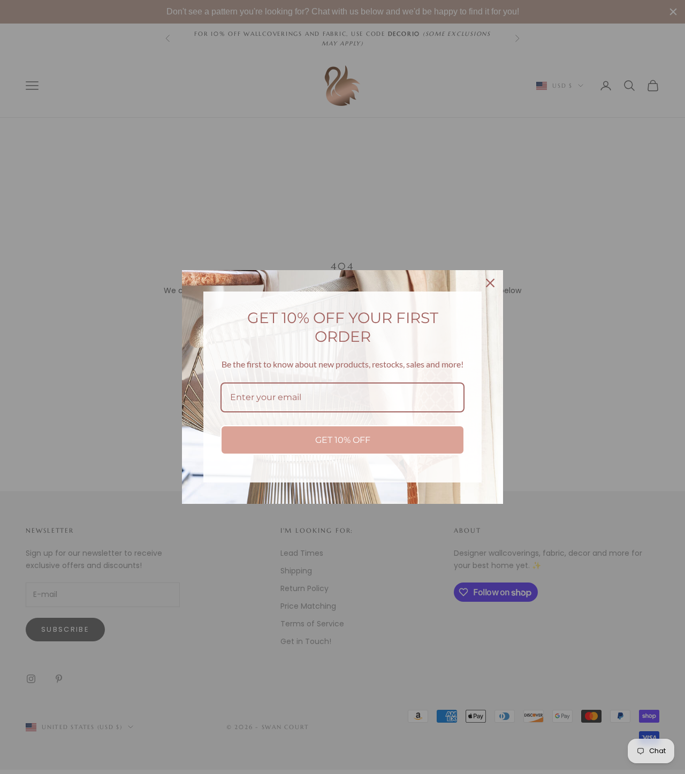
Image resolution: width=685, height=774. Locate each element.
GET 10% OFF (342, 440)
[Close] (490, 283)
